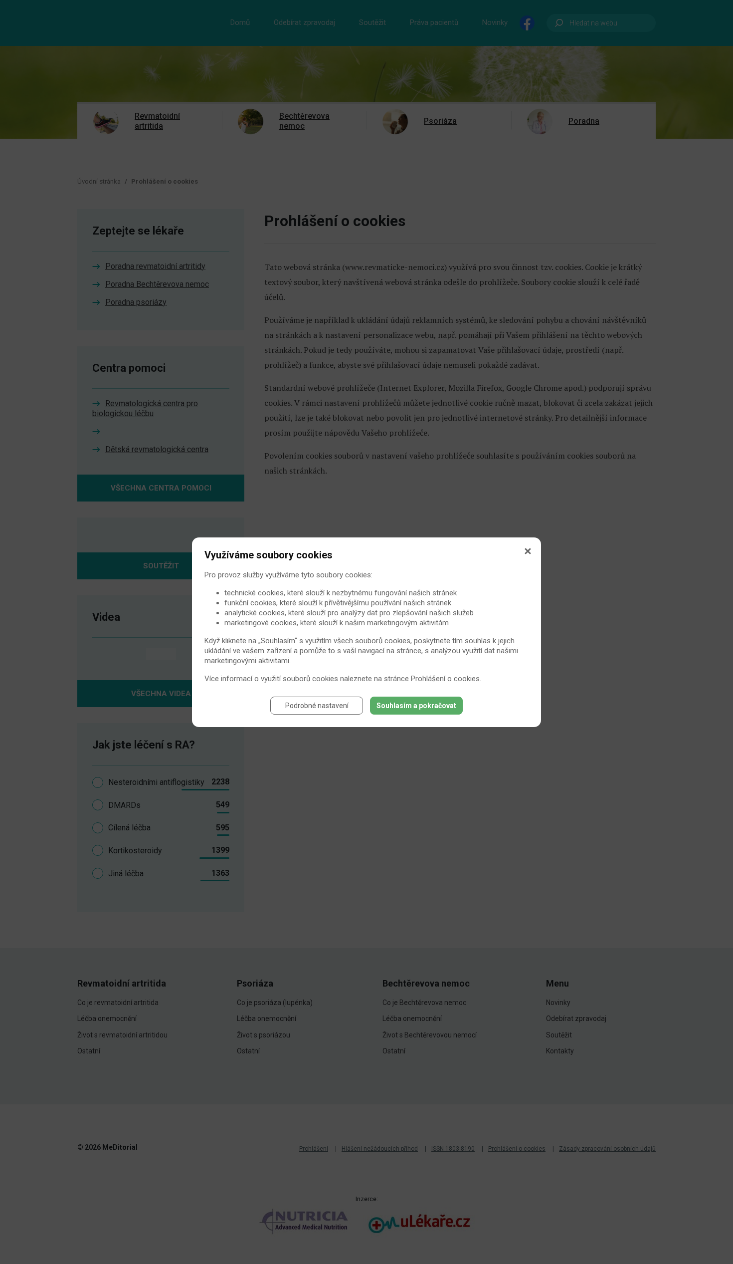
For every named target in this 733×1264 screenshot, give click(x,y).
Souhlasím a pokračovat (416, 706)
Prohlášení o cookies (445, 678)
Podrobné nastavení (317, 706)
